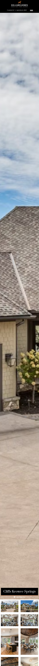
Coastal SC (11, 10)
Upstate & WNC (21, 10)
